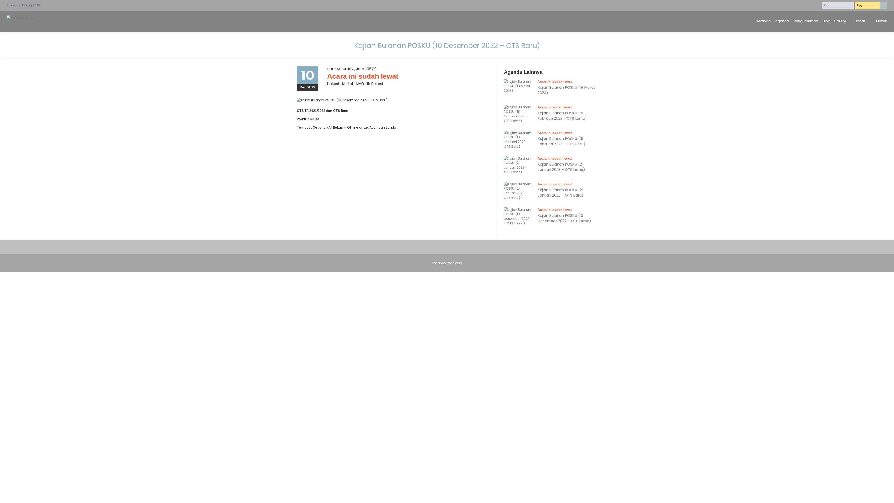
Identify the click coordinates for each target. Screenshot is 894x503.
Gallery (840, 21)
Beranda (763, 21)
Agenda (782, 21)
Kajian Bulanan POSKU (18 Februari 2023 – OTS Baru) (561, 141)
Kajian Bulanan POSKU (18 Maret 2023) (566, 90)
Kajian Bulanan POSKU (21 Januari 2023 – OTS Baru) (560, 192)
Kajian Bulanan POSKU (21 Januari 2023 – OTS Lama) (561, 167)
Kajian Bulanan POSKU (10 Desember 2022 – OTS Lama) (564, 218)
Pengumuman (806, 21)
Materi (881, 21)
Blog (826, 21)
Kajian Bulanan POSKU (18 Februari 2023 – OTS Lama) (562, 115)
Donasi (860, 21)
